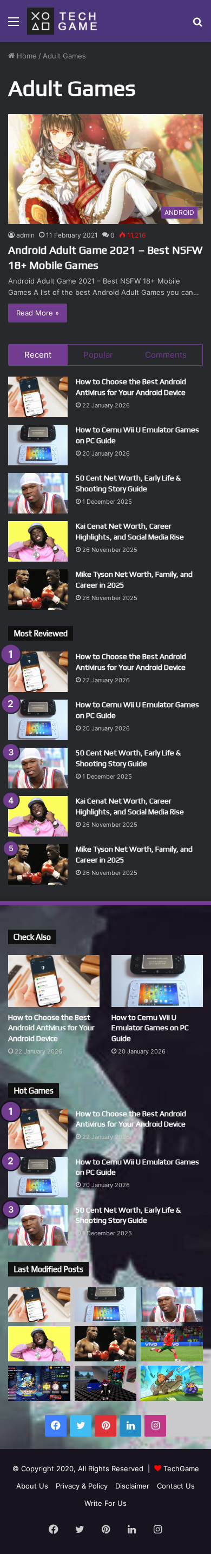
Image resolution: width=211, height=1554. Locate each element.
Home (26, 55)
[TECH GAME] (62, 21)
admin (25, 235)
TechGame (181, 1468)
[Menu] (13, 25)
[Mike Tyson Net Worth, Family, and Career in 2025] (38, 589)
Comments (166, 355)
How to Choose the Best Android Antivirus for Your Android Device (51, 1028)
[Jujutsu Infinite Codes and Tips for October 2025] (106, 1383)
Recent (37, 355)
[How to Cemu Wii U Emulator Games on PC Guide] (38, 445)
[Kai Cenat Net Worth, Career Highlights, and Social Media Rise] (38, 541)
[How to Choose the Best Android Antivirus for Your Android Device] (38, 397)
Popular (98, 355)
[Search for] (197, 25)
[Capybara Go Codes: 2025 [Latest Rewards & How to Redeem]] (172, 1383)
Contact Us (176, 1485)
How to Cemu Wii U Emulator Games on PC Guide (150, 1028)
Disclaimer (132, 1485)
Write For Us (105, 1503)
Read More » (37, 312)
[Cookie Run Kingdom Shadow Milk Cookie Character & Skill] (39, 1383)
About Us (32, 1485)
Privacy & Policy (82, 1485)
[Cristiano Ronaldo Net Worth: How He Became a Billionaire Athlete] (172, 1343)
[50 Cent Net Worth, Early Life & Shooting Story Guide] (38, 493)
